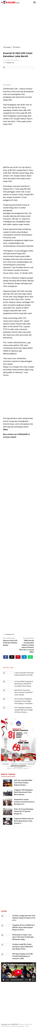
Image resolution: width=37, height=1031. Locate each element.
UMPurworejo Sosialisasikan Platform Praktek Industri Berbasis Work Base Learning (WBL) (26, 645)
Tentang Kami (5, 1026)
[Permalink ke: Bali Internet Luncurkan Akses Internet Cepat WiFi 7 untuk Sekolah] (8, 693)
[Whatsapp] (30, 657)
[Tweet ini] (11, 657)
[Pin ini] (18, 657)
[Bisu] (30, 980)
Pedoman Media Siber (25, 1024)
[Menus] (34, 2)
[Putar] (4, 980)
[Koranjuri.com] (10, 2)
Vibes (27, 1026)
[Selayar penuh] (33, 980)
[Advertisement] (18, 25)
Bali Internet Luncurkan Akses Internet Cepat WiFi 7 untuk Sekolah (23, 692)
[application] (18, 972)
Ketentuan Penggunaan (17, 1026)
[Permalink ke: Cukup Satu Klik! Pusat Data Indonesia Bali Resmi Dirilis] (8, 675)
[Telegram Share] (24, 657)
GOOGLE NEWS (9, 437)
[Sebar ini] (5, 657)
